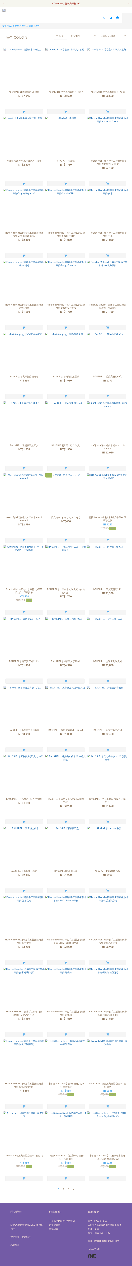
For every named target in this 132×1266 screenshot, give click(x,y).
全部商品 (6, 26)
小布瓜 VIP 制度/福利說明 (62, 1221)
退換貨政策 (54, 1225)
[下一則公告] (128, 3)
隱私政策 (53, 1229)
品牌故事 (14, 1245)
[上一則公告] (4, 3)
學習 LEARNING (20, 26)
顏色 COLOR (34, 26)
